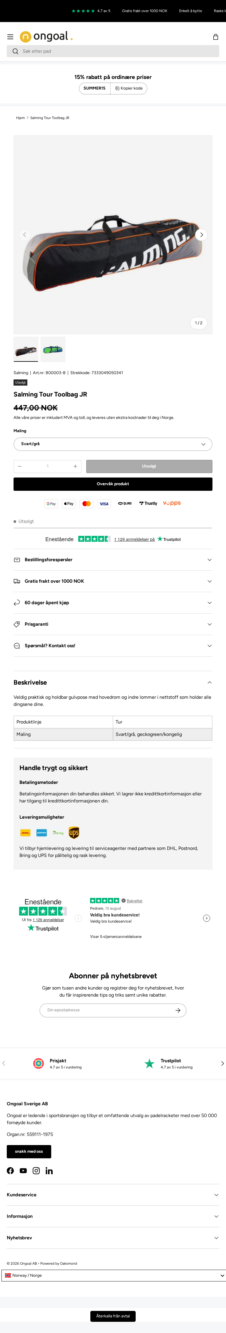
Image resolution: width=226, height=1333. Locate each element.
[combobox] (113, 51)
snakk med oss (29, 1151)
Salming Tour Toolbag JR (49, 118)
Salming (21, 372)
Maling (20, 430)
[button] (215, 36)
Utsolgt (149, 466)
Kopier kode (132, 88)
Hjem (20, 118)
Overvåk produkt (113, 483)
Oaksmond (68, 1263)
